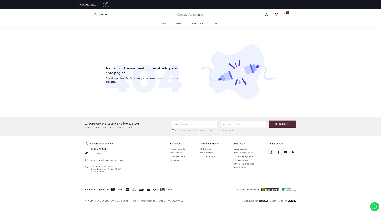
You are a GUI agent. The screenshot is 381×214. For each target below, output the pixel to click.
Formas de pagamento (243, 156)
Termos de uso (240, 167)
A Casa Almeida (177, 149)
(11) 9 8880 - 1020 (99, 153)
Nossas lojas (176, 153)
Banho (178, 24)
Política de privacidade (243, 164)
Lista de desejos (207, 156)
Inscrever (284, 124)
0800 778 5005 (99, 149)
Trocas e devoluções (243, 153)
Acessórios (197, 24)
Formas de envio (240, 160)
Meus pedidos (206, 153)
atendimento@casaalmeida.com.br (106, 160)
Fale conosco (176, 160)
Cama (163, 24)
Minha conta (206, 149)
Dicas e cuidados (178, 156)
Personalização (240, 149)
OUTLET (216, 24)
